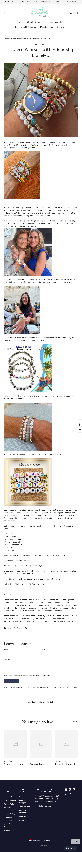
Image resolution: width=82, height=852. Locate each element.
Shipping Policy (10, 800)
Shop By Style (56, 22)
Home (20, 22)
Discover (61, 27)
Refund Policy (9, 804)
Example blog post (14, 764)
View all (74, 721)
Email (43, 649)
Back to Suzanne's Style (43, 702)
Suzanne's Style (14, 38)
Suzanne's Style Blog (8, 819)
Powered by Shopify (41, 845)
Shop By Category (35, 22)
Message (7, 659)
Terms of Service (66, 687)
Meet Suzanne (46, 27)
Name (6, 649)
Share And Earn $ (10, 825)
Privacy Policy (50, 687)
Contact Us (8, 796)
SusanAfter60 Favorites (25, 27)
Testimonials (9, 830)
